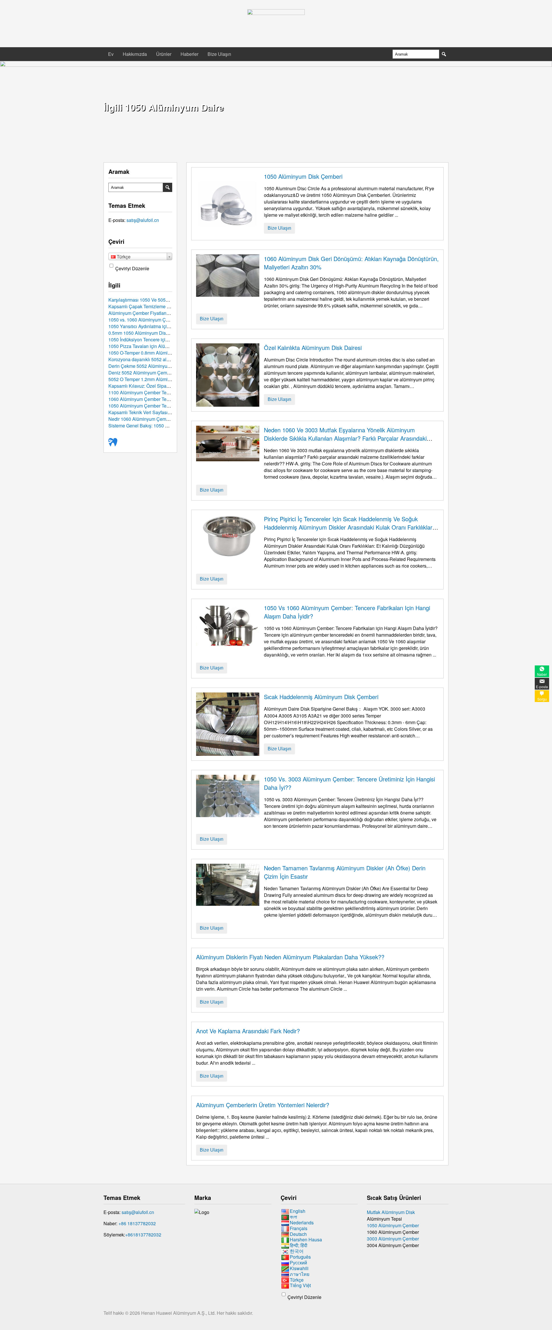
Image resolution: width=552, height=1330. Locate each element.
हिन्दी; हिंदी (298, 1245)
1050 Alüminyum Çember (393, 1225)
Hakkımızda (135, 54)
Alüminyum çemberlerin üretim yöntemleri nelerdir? (262, 1105)
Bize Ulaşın (219, 54)
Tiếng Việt (300, 1285)
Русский (298, 1262)
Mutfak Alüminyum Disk (391, 1212)
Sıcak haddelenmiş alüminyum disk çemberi (321, 696)
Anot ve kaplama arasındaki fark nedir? (248, 1031)
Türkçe (297, 1279)
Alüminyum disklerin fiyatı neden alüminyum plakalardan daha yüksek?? (290, 957)
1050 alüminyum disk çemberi (303, 176)
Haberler (189, 54)
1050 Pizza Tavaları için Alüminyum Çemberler (156, 346)
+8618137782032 (143, 1234)
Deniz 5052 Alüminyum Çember (141, 372)
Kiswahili (299, 1268)
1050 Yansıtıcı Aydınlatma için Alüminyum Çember (159, 326)
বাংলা (293, 1216)
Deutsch (298, 1234)
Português (300, 1256)
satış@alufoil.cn (142, 220)
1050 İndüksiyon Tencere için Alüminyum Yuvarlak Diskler (167, 339)
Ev (111, 54)
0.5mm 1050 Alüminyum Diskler (140, 333)
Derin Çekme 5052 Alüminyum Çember (148, 366)
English (297, 1211)
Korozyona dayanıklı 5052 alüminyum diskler (154, 359)
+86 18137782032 (137, 1223)
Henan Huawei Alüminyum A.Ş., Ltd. (179, 1313)
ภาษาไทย (299, 1274)
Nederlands (302, 1222)
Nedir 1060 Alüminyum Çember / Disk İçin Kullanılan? (163, 419)
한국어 (297, 1251)
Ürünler (163, 54)
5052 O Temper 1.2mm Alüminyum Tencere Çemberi (161, 379)
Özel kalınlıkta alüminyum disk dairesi (313, 347)
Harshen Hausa (306, 1239)
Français (298, 1228)
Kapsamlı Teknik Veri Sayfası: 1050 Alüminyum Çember (165, 412)
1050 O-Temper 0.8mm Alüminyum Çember (152, 352)
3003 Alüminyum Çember (393, 1238)
